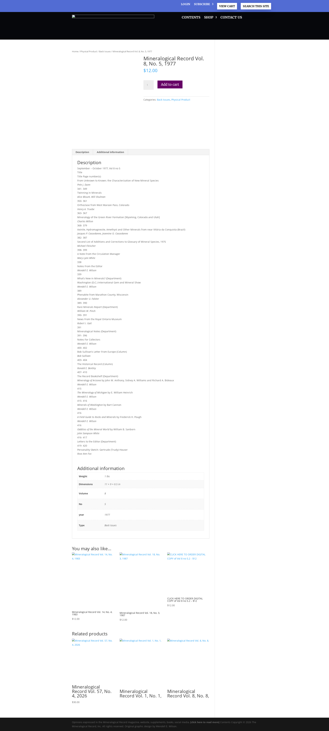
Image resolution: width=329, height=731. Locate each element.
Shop (208, 17)
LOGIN (185, 4)
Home (75, 51)
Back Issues (105, 51)
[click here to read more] (205, 722)
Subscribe (202, 4)
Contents (191, 17)
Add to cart (170, 84)
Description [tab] (82, 152)
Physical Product (88, 51)
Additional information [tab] (110, 152)
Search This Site (256, 6)
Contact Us (231, 17)
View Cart (227, 6)
